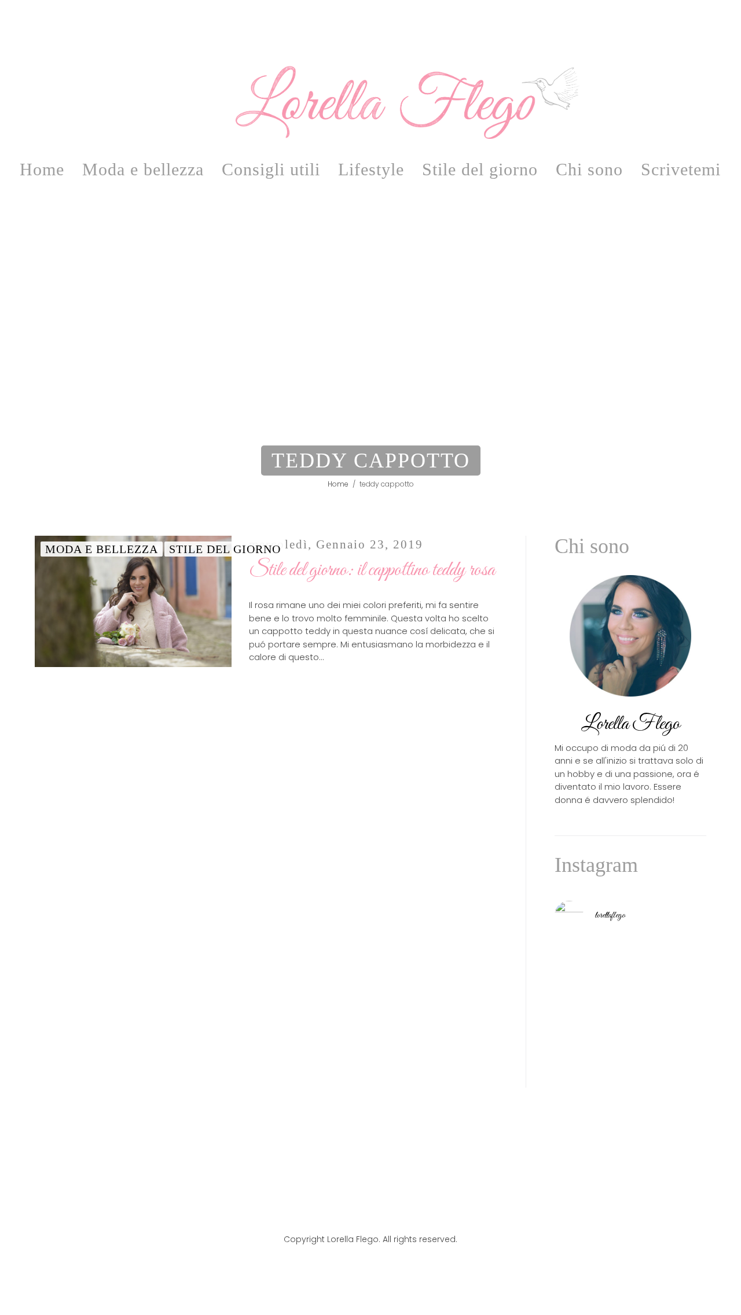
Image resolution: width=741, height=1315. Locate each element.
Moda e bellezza (143, 169)
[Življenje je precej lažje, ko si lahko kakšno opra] (579, 1048)
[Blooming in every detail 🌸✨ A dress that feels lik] (682, 1048)
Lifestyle (371, 169)
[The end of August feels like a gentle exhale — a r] (630, 957)
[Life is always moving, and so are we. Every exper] (579, 1018)
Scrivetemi (681, 169)
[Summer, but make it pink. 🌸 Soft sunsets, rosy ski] (579, 957)
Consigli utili (271, 169)
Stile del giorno (480, 169)
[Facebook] (354, 1213)
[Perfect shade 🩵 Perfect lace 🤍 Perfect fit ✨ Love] (682, 987)
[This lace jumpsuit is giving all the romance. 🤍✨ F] (682, 957)
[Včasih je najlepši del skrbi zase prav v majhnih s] (630, 987)
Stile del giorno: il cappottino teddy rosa (372, 570)
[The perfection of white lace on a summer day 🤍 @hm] (682, 1018)
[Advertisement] (370, 319)
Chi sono (589, 169)
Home (42, 169)
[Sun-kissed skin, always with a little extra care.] (630, 1018)
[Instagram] (386, 1213)
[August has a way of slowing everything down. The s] (630, 1048)
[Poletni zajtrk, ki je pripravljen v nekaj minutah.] (579, 987)
